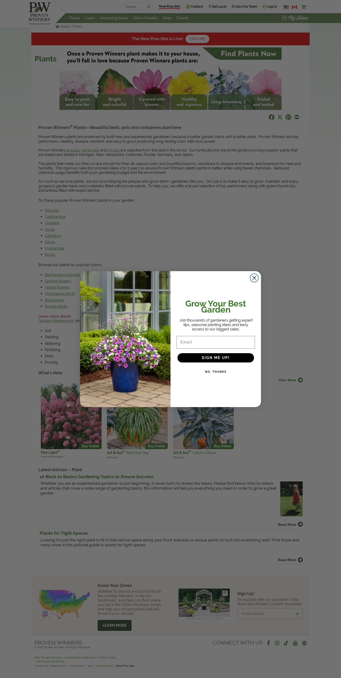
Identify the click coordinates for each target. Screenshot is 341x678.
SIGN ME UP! (216, 357)
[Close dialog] (254, 277)
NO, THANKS (215, 371)
